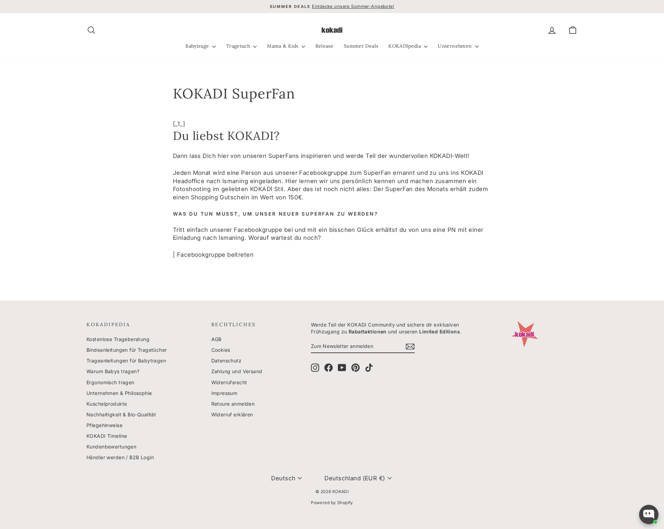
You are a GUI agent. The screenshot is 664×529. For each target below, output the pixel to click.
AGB (216, 339)
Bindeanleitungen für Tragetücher (126, 350)
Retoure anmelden (233, 404)
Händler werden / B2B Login (120, 457)
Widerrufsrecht (229, 382)
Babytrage (198, 46)
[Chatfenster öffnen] (648, 514)
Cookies (220, 350)
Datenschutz (226, 360)
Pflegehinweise (104, 425)
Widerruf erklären (232, 414)
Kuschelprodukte (106, 404)
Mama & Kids (283, 46)
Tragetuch (239, 46)
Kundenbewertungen (111, 447)
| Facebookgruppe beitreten (213, 254)
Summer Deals (361, 46)
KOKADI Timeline (106, 436)
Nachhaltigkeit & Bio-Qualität (121, 414)
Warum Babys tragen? (112, 371)
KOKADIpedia (405, 46)
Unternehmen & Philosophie (119, 393)
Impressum (224, 393)
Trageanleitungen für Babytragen (126, 360)
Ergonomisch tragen (110, 382)
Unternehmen (455, 46)
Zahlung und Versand (236, 371)
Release (324, 46)
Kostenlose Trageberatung (117, 339)
